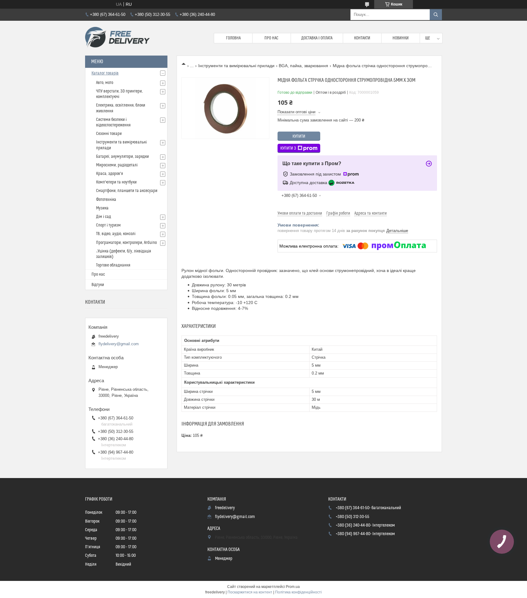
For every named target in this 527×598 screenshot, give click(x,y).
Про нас (271, 38)
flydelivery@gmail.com (119, 344)
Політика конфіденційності (298, 592)
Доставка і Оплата (316, 38)
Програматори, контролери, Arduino (126, 242)
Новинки (401, 38)
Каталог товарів (105, 73)
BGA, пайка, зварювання (303, 65)
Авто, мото (104, 82)
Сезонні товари (109, 133)
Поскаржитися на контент (250, 592)
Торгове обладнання (113, 265)
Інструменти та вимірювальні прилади (236, 65)
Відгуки (97, 284)
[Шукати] (436, 14)
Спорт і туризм (108, 225)
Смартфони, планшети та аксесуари (126, 190)
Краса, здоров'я (109, 173)
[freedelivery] (117, 38)
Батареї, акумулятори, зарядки (122, 156)
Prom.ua (293, 587)
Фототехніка (106, 199)
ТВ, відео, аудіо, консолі (115, 233)
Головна (233, 38)
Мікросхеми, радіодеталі (117, 165)
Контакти (362, 38)
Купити (298, 136)
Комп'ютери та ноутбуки (116, 182)
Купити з (288, 148)
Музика (102, 208)
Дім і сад (103, 216)
